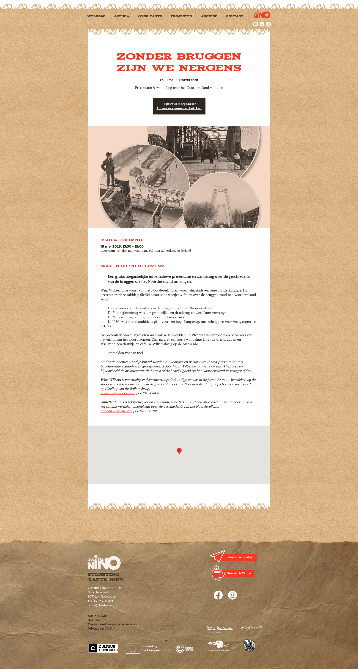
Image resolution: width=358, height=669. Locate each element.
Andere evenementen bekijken (179, 108)
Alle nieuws (97, 616)
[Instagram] (268, 24)
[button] (185, 16)
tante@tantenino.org (104, 605)
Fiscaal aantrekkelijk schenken (112, 624)
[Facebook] (262, 24)
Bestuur (94, 620)
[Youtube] (255, 24)
